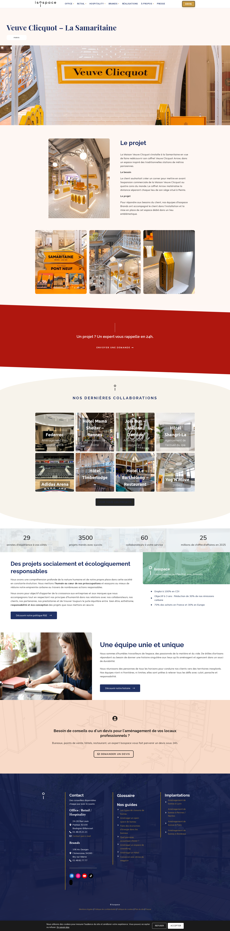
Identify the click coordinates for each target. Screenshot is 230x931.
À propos (147, 4)
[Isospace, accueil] (45, 4)
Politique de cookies (125, 909)
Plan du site (139, 909)
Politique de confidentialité (105, 909)
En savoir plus (63, 927)
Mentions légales (86, 909)
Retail (81, 4)
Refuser (159, 925)
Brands (114, 4)
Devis (188, 4)
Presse (161, 4)
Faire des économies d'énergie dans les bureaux (130, 829)
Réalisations (130, 4)
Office (69, 4)
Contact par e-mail (82, 836)
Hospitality (97, 4)
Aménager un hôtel (129, 852)
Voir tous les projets (115, 502)
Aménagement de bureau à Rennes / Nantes (177, 812)
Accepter (176, 925)
